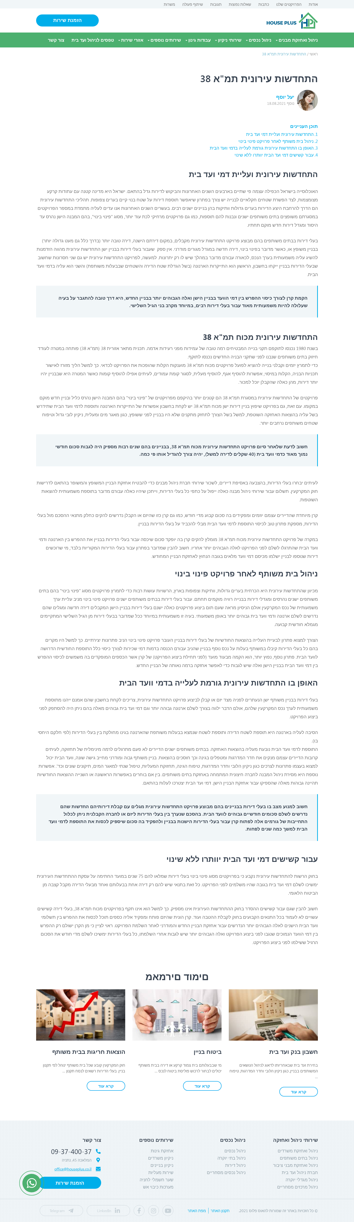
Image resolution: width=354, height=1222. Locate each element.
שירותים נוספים (166, 40)
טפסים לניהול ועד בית (93, 40)
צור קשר (56, 40)
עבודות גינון (199, 40)
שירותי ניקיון (230, 40)
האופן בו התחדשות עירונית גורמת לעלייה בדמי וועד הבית (262, 148)
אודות (313, 4)
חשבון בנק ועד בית (293, 1051)
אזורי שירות (132, 40)
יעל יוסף (285, 96)
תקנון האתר (220, 1210)
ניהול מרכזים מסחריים (297, 1187)
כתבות (263, 4)
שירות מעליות (160, 1172)
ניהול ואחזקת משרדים (298, 1151)
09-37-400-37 (71, 1151)
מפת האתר (197, 1210)
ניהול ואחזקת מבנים (298, 40)
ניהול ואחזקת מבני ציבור (295, 1165)
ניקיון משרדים (160, 1158)
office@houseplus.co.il (73, 1168)
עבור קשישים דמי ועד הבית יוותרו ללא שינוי (274, 155)
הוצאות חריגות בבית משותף (88, 1051)
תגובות (216, 4)
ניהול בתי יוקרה (231, 1158)
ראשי (313, 53)
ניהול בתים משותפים (299, 1158)
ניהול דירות (235, 1165)
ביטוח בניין (208, 1051)
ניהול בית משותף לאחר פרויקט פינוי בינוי (276, 141)
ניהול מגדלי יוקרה (302, 1179)
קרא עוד (298, 1091)
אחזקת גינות (162, 1151)
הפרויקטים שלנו (289, 4)
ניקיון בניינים (162, 1165)
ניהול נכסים (260, 40)
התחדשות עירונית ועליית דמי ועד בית (280, 134)
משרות (169, 4)
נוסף (280, 103)
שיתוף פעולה (192, 4)
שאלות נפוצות (240, 4)
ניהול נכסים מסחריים (226, 1172)
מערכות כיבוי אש (158, 1187)
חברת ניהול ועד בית (300, 1172)
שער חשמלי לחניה (156, 1179)
